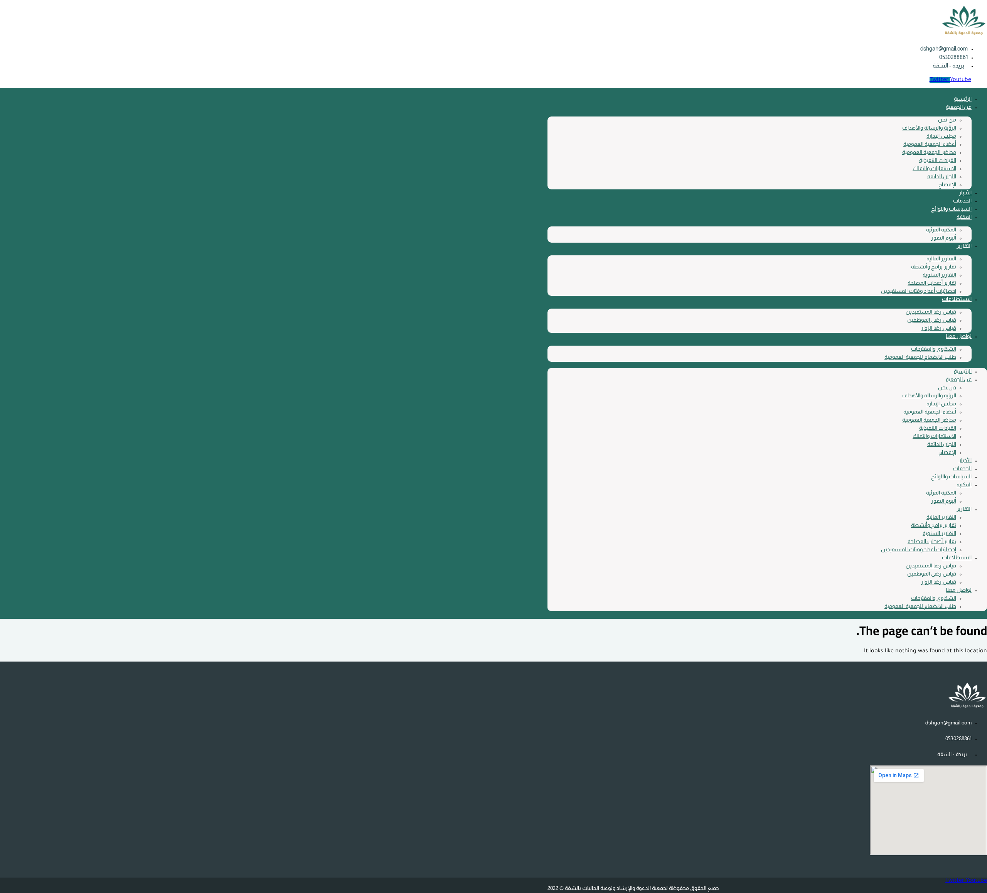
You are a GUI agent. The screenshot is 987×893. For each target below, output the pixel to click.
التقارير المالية (941, 258)
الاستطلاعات (957, 299)
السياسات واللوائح (951, 209)
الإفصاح (947, 184)
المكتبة (964, 217)
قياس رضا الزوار (938, 328)
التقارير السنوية (939, 275)
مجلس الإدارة (941, 136)
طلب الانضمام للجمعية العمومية (920, 357)
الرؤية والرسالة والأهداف (929, 128)
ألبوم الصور (943, 238)
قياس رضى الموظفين (931, 320)
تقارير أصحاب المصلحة (932, 283)
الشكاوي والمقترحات (933, 349)
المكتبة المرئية (941, 229)
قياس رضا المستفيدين (931, 312)
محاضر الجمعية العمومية (929, 152)
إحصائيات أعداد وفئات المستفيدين (918, 291)
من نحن (947, 119)
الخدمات (962, 201)
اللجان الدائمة (941, 176)
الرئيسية (963, 99)
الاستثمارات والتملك (934, 168)
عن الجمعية (959, 107)
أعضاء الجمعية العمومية (929, 144)
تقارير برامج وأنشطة (933, 266)
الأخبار (965, 192)
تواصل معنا (959, 336)
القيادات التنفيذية (937, 160)
